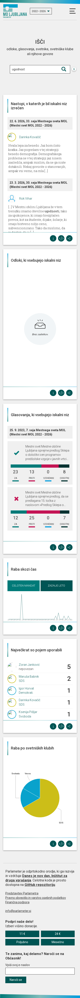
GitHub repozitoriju (40, 885)
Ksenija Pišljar (28, 712)
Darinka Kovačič (30, 137)
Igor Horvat (26, 688)
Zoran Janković (29, 664)
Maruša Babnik (29, 676)
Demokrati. (26, 692)
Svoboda (25, 716)
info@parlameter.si (18, 911)
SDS (22, 680)
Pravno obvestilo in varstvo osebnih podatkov (35, 897)
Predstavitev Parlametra (21, 893)
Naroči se (16, 979)
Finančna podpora (17, 902)
